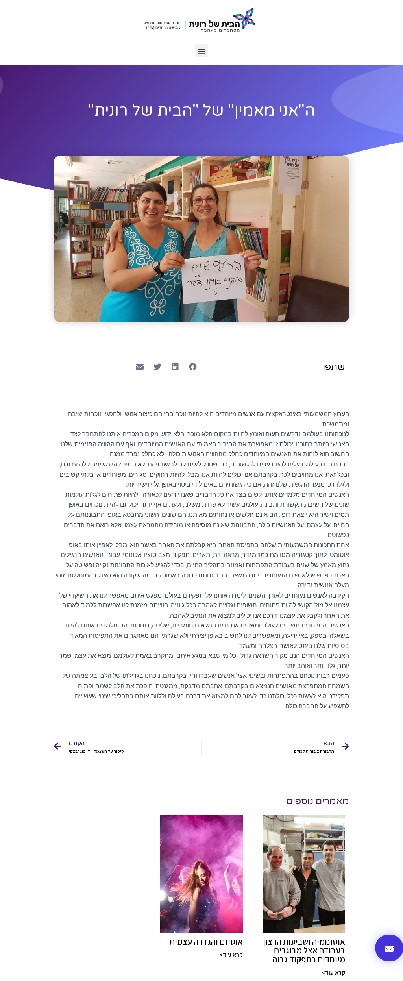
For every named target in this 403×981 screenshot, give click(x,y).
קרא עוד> (333, 972)
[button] (201, 50)
